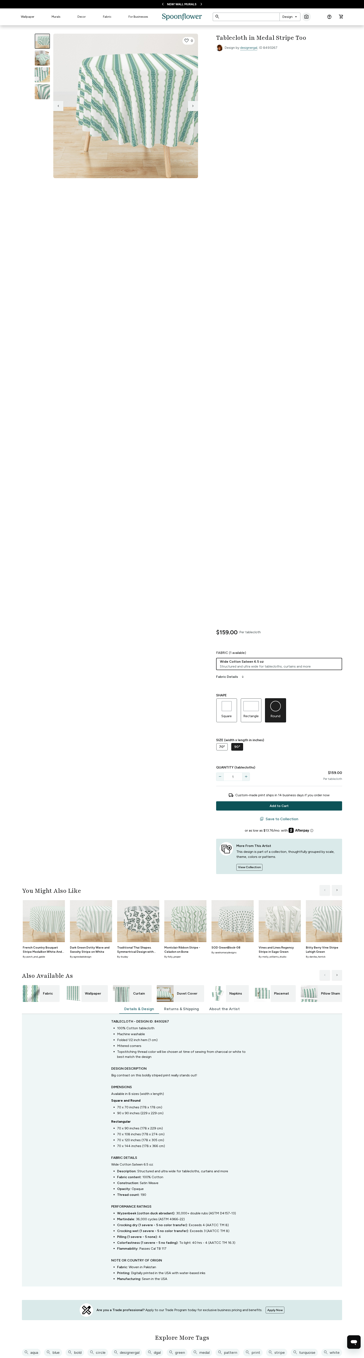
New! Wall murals (182, 4)
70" (222, 747)
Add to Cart (279, 806)
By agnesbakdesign (80, 956)
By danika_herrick (315, 956)
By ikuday (122, 956)
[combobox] (290, 17)
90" (237, 747)
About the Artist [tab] (224, 1009)
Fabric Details (230, 676)
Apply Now (275, 1310)
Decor (82, 17)
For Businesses (138, 17)
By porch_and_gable (34, 956)
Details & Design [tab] (139, 1009)
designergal (248, 48)
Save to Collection (279, 818)
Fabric (107, 17)
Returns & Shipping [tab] (181, 1009)
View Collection (249, 867)
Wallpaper (27, 17)
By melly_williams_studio (272, 956)
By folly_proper (172, 956)
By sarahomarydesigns (223, 952)
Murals (56, 17)
